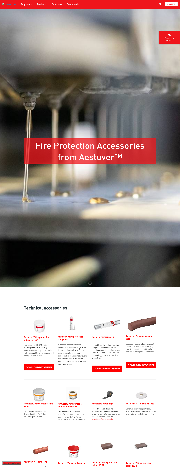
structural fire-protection (103, 419)
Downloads (73, 4)
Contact (171, 4)
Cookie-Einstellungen (11, 463)
